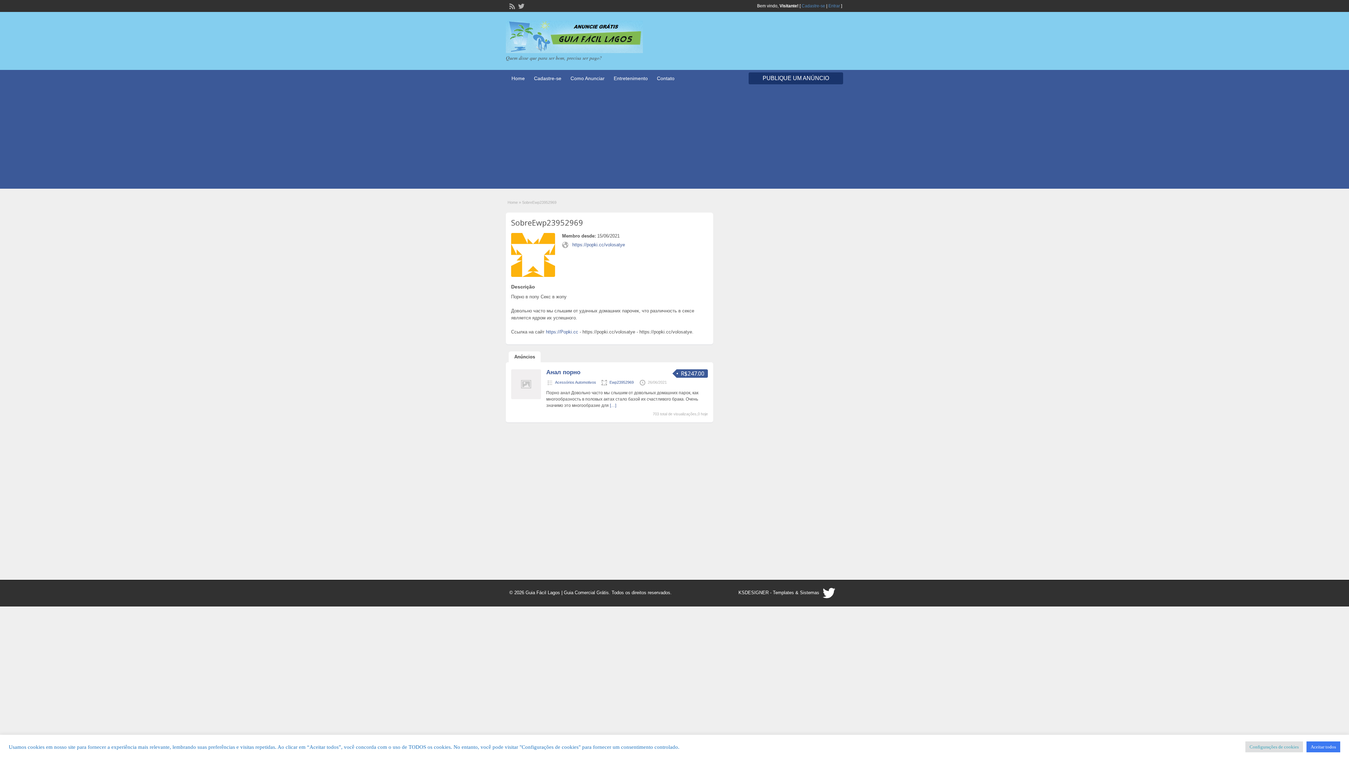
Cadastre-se (813, 6)
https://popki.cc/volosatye (598, 244)
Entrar (834, 6)
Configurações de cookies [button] (1274, 747)
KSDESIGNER (753, 592)
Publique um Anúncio (796, 78)
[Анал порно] (526, 397)
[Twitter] (520, 5)
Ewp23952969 (622, 382)
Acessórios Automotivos (575, 382)
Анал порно (563, 372)
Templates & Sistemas (796, 592)
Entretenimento (631, 78)
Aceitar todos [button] (1323, 747)
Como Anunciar (588, 78)
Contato (665, 78)
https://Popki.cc (562, 332)
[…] (613, 405)
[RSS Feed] (511, 5)
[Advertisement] (674, 139)
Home (518, 78)
